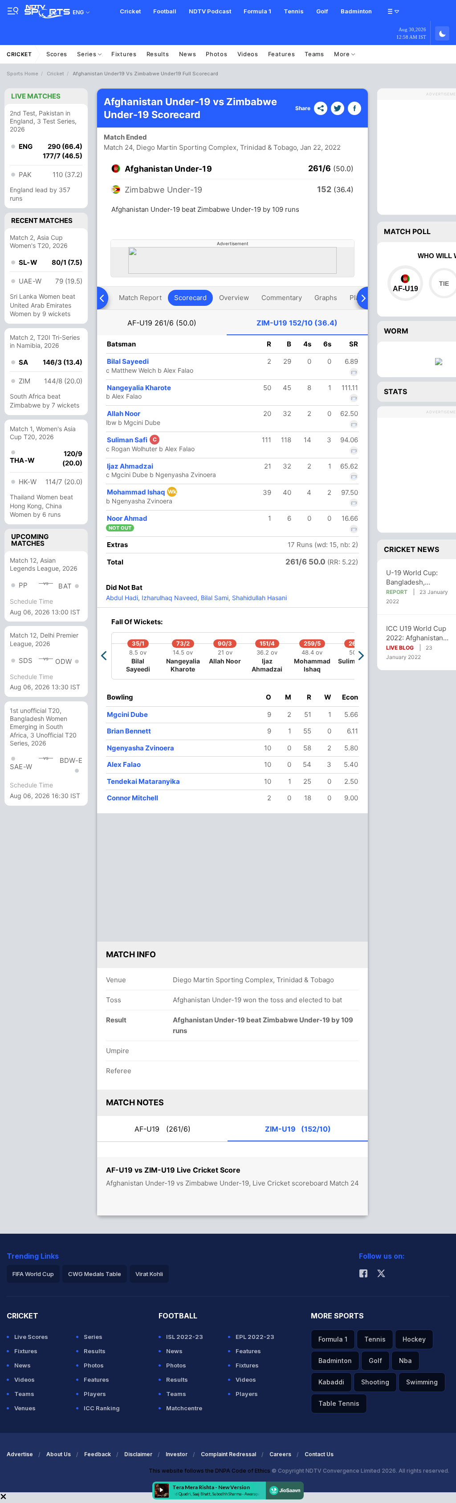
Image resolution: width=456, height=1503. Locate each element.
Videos (247, 54)
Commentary (281, 297)
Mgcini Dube (127, 714)
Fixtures (124, 54)
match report (140, 297)
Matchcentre (184, 1408)
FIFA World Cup (33, 1273)
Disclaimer (138, 1454)
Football (164, 11)
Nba (405, 1360)
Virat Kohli (149, 1273)
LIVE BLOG (400, 647)
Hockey (414, 1339)
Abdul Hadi (122, 597)
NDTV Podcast (210, 11)
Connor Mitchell (132, 798)
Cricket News (411, 549)
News (187, 54)
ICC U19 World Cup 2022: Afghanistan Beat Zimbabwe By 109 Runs (416, 633)
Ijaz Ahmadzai (130, 466)
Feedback (97, 1454)
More (343, 54)
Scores (56, 54)
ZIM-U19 (297, 322)
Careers (280, 1454)
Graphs (325, 297)
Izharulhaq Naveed (168, 597)
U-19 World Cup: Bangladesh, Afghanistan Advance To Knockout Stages (419, 577)
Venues (25, 1408)
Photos (216, 54)
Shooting (375, 1382)
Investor (176, 1454)
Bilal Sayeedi (128, 361)
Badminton (356, 11)
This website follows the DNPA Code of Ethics (210, 1470)
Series (87, 54)
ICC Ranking (102, 1408)
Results (158, 54)
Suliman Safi (132, 440)
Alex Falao (124, 764)
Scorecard (190, 297)
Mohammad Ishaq (141, 492)
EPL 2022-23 (255, 1336)
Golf (322, 11)
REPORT (396, 592)
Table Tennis (338, 1403)
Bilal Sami (213, 597)
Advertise (20, 1454)
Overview (234, 297)
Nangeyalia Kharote (139, 387)
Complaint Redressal (228, 1454)
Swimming (422, 1382)
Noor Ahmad (127, 518)
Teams (314, 54)
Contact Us (319, 1454)
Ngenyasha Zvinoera (140, 748)
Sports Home (22, 73)
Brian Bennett (129, 731)
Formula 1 (257, 11)
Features (281, 54)
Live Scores (31, 1336)
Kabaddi (331, 1382)
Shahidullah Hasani (258, 597)
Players (95, 1393)
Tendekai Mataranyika (143, 781)
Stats (395, 391)
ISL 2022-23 (184, 1336)
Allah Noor (123, 413)
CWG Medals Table (94, 1273)
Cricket (130, 11)
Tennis (294, 11)
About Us (58, 1454)
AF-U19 (161, 322)
